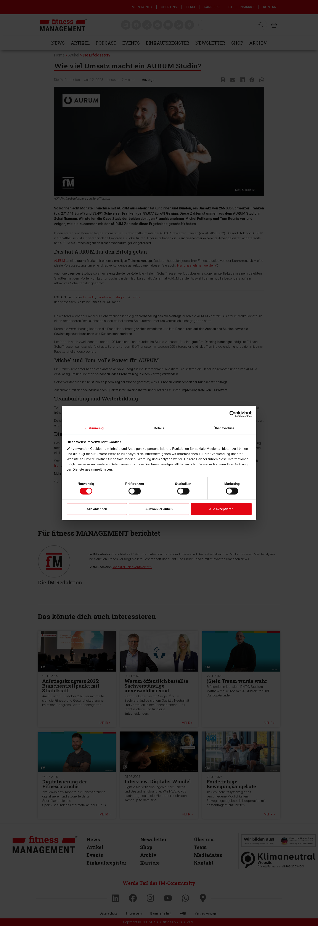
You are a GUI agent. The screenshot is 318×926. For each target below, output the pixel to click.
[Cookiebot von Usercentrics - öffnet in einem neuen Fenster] (233, 414)
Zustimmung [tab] (94, 428)
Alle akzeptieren (221, 509)
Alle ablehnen (97, 509)
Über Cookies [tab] (224, 428)
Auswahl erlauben (159, 509)
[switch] (134, 491)
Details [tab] (159, 428)
